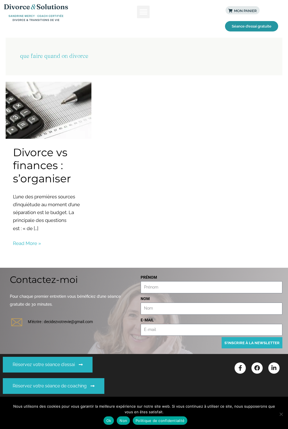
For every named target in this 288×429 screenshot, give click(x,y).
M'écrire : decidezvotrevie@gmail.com (60, 321)
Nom (145, 298)
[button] (143, 12)
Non (123, 420)
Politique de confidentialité (160, 420)
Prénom (149, 277)
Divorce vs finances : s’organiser (42, 165)
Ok (108, 420)
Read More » (27, 242)
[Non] (281, 414)
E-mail (147, 320)
